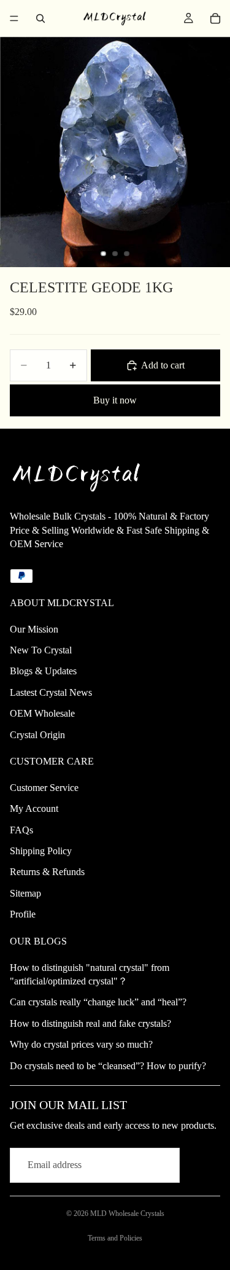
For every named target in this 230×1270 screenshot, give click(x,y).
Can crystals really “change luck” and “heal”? (98, 1002)
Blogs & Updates (43, 671)
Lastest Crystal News (51, 692)
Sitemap (25, 893)
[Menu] (14, 18)
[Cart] (215, 18)
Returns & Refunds (47, 872)
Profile (23, 914)
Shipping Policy (41, 851)
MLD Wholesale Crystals (127, 1213)
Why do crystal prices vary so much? (81, 1044)
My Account (34, 808)
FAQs (21, 830)
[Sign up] (202, 1165)
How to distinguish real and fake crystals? (90, 1023)
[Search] (40, 18)
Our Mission (34, 629)
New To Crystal (41, 650)
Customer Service (44, 787)
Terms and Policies (115, 1238)
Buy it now (115, 400)
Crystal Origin (37, 735)
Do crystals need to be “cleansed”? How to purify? (108, 1066)
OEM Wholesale (42, 713)
